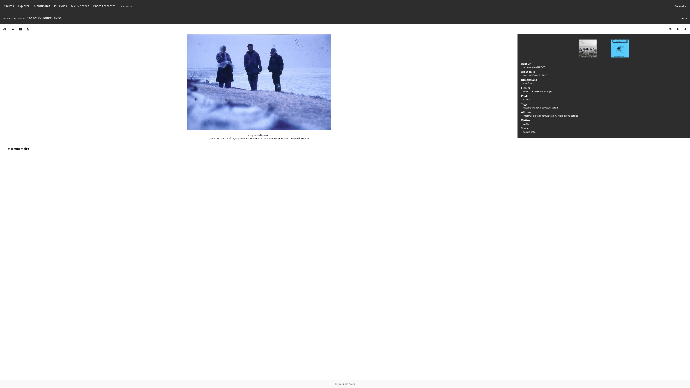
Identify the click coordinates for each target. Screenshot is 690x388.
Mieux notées (80, 6)
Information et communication (539, 115)
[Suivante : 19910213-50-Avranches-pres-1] (685, 29)
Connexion (681, 6)
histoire (527, 107)
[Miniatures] (670, 29)
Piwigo (351, 383)
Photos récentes (104, 6)
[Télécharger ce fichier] (28, 29)
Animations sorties (568, 115)
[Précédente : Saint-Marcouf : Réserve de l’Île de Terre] (678, 29)
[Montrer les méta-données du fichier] (20, 29)
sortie (555, 107)
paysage (546, 107)
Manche (21, 18)
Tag (14, 18)
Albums (9, 6)
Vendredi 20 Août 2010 (535, 75)
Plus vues (60, 6)
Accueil (6, 18)
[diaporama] (13, 29)
